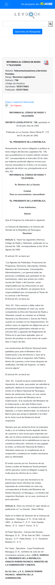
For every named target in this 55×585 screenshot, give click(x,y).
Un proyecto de (30, 4)
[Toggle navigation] (6, 4)
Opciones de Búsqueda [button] (27, 31)
